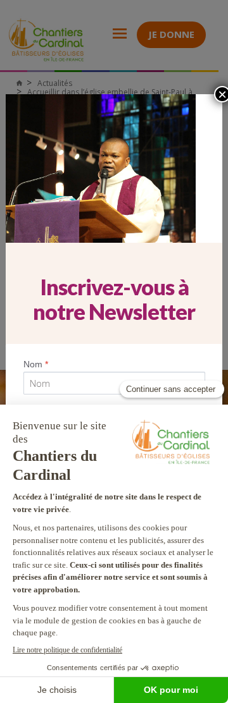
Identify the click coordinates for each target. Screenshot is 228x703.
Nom (35, 364)
